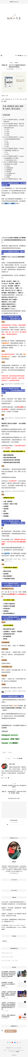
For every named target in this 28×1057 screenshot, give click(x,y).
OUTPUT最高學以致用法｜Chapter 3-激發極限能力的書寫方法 (14, 149)
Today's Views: (5, 953)
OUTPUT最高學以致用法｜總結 (13, 179)
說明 (7, 146)
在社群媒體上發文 (10, 173)
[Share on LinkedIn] (18, 758)
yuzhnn (14, 735)
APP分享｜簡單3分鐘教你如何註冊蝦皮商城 (8, 1016)
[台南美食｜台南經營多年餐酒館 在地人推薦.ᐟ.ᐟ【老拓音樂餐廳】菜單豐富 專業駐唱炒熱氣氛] (22, 994)
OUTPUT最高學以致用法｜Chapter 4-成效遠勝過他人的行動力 (14, 157)
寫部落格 (8, 175)
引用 (7, 154)
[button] (2, 813)
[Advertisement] (14, 39)
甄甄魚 (15, 743)
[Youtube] (18, 55)
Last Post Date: (6, 960)
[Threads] (24, 55)
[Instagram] (17, 55)
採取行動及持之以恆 (11, 160)
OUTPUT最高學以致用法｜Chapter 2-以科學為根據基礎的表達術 (14, 138)
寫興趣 (8, 177)
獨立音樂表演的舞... (14, 820)
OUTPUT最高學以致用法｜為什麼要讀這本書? (14, 120)
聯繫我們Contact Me (14, 1)
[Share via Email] (21, 758)
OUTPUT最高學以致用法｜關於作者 (14, 124)
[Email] (20, 55)
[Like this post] (15, 758)
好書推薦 (4, 752)
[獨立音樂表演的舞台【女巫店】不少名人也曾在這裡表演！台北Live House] (14, 810)
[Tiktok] (22, 55)
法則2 (7, 131)
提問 (7, 143)
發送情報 (8, 171)
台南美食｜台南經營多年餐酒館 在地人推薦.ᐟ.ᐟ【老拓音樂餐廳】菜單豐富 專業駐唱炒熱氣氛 (8, 994)
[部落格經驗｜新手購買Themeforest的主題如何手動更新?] (22, 985)
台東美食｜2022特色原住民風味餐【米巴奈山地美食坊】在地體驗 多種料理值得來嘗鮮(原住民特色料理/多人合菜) (8, 1006)
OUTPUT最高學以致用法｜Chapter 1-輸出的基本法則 (14, 127)
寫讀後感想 (9, 169)
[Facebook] (15, 55)
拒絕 (7, 144)
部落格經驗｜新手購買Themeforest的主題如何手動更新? (8, 984)
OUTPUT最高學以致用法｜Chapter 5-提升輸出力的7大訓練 (14, 163)
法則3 (7, 133)
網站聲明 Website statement (14, 1048)
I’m (11, 743)
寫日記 (8, 166)
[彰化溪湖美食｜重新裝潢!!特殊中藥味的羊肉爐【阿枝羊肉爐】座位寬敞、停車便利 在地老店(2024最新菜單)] (22, 974)
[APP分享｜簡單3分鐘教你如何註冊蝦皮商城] (22, 1017)
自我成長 (10, 752)
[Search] (26, 55)
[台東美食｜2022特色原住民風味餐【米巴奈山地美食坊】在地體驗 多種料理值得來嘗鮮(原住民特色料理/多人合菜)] (22, 1005)
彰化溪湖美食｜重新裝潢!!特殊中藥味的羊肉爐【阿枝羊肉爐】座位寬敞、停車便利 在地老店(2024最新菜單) (8, 974)
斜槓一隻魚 (11, 69)
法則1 (7, 129)
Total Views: (5, 956)
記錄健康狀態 (9, 168)
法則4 (7, 135)
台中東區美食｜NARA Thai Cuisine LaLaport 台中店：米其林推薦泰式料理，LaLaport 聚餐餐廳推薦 (13, 927)
